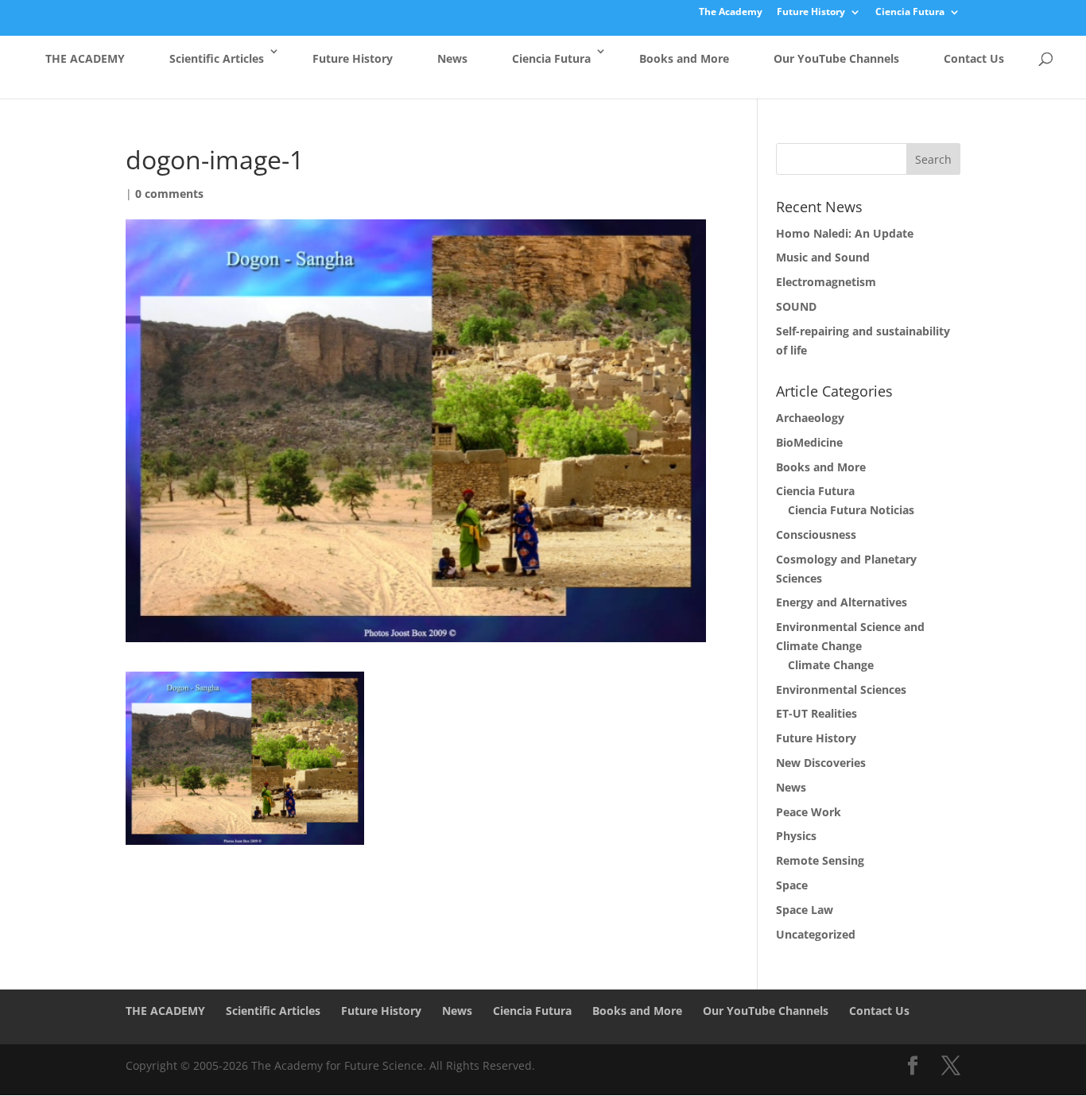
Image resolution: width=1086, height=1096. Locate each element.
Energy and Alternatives (841, 602)
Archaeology (810, 417)
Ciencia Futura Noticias (851, 509)
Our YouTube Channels (836, 58)
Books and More (684, 58)
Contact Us (974, 58)
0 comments (169, 193)
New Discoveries (821, 762)
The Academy (730, 12)
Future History (811, 12)
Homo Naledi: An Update (844, 233)
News (452, 58)
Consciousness (816, 534)
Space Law (804, 909)
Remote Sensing (820, 860)
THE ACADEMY (85, 58)
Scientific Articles (216, 58)
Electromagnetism (826, 281)
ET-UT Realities (816, 713)
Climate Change (831, 664)
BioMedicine (809, 442)
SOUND (796, 306)
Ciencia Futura (909, 12)
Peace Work (808, 811)
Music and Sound (823, 257)
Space (792, 885)
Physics (796, 835)
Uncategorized (815, 934)
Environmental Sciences (841, 689)
